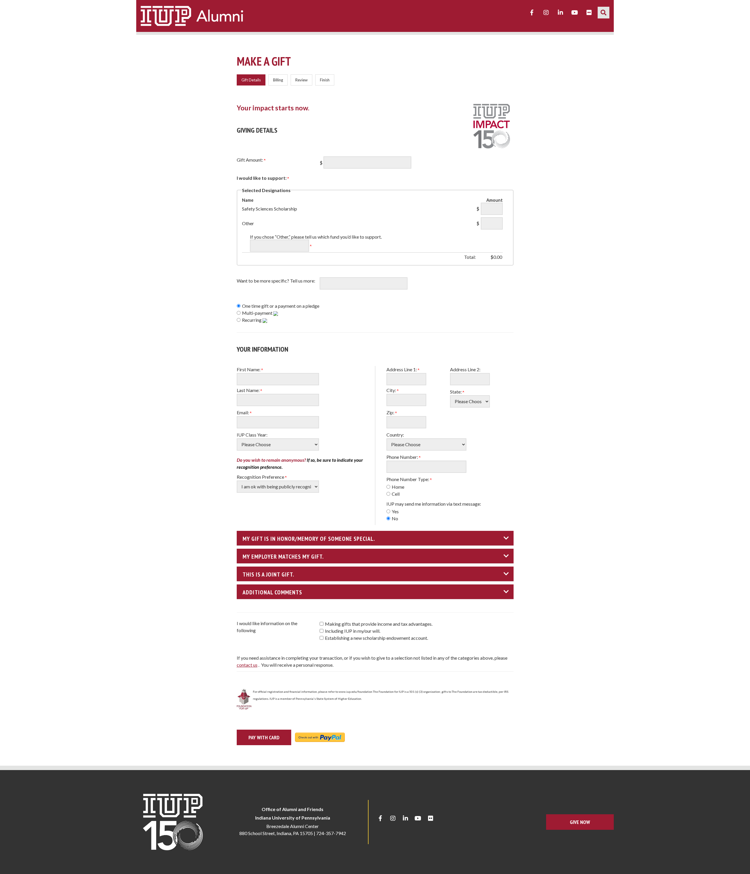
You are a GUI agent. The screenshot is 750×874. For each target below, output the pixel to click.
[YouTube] (575, 12)
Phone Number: (402, 457)
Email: (243, 412)
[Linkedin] (560, 12)
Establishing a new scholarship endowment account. (376, 638)
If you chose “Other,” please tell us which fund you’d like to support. (316, 237)
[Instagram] (546, 12)
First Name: (249, 369)
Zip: (390, 412)
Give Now (580, 822)
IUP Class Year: (252, 434)
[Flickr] (589, 12)
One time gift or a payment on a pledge (280, 306)
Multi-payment (257, 313)
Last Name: (248, 390)
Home (398, 487)
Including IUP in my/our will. (352, 631)
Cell (396, 494)
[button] (603, 12)
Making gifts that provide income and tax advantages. (378, 624)
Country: (395, 434)
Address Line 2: (465, 369)
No (395, 518)
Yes (395, 511)
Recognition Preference (261, 477)
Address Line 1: (402, 369)
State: (456, 391)
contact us (247, 665)
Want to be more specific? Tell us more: (276, 280)
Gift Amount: (250, 160)
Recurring (252, 320)
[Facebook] (532, 12)
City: (391, 390)
